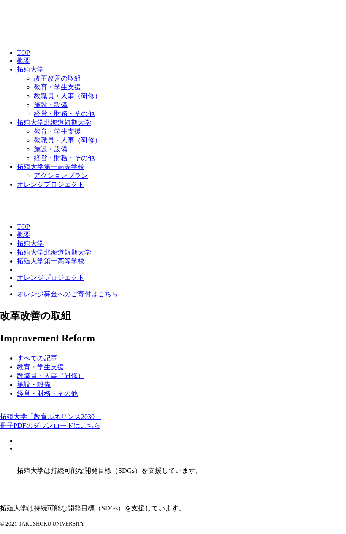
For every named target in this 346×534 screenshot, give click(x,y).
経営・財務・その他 (64, 113)
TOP (23, 52)
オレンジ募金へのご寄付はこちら (67, 294)
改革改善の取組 (57, 78)
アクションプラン (61, 175)
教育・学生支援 (57, 87)
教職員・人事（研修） (67, 95)
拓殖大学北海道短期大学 (54, 122)
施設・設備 (51, 104)
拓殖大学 (30, 69)
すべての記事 (37, 358)
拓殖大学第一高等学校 (50, 166)
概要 (23, 60)
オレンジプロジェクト (50, 184)
